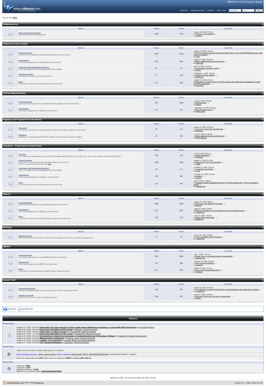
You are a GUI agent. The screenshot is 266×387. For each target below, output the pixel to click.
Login (250, 2)
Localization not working (204, 169)
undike (198, 164)
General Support (25, 53)
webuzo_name (73, 338)
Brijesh (198, 70)
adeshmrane (200, 258)
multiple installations (202, 155)
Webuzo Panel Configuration (52, 338)
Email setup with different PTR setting (209, 204)
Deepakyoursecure (29, 354)
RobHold (199, 272)
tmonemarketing (50, 354)
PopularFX (23, 128)
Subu (198, 57)
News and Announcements (30, 33)
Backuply (7, 227)
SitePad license (201, 103)
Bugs (21, 82)
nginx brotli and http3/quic (204, 263)
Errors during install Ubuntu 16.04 (207, 270)
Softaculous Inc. (10, 24)
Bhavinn (199, 205)
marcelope (200, 85)
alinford (198, 105)
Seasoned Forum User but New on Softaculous (212, 296)
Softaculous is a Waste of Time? (54, 332)
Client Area (184, 10)
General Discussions (27, 288)
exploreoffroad (201, 138)
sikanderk (199, 157)
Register (259, 2)
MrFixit (85, 354)
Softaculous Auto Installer (15, 44)
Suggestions (24, 60)
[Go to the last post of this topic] (215, 34)
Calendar (210, 10)
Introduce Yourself (26, 295)
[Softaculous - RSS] (4, 383)
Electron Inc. (39, 383)
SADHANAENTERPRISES (99, 354)
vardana (199, 36)
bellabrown (200, 219)
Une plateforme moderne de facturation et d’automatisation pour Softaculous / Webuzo (227, 289)
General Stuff (9, 280)
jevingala (66, 354)
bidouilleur (68, 342)
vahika (40, 354)
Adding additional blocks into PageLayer (210, 61)
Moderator (200, 63)
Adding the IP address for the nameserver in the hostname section (219, 210)
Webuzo (7, 194)
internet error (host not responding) (208, 162)
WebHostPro (200, 111)
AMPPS (6, 247)
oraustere (199, 265)
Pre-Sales (22, 154)
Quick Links (221, 10)
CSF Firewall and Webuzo (51, 342)
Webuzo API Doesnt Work (205, 217)
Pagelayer (22, 135)
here (49, 164)
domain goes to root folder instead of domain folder (214, 256)
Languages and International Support (34, 67)
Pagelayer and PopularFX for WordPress (22, 119)
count (198, 171)
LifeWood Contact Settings (205, 75)
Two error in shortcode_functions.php (209, 129)
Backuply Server (25, 236)
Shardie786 (75, 332)
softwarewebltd (76, 354)
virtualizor (198, 176)
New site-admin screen (203, 110)
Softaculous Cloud (197, 10)
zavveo (198, 178)
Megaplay (199, 131)
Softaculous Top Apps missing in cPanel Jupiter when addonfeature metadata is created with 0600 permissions (88, 327)
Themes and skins (26, 74)
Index (15, 18)
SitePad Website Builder (14, 93)
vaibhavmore (201, 186)
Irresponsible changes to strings (207, 68)
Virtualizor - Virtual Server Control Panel (22, 146)
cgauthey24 (200, 212)
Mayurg (59, 354)
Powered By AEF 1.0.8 (15, 383)
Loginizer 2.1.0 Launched (204, 34)
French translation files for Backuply (208, 237)
